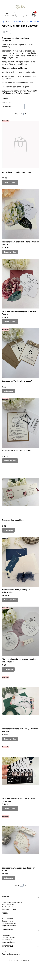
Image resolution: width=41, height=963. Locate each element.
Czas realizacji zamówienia (12, 902)
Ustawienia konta (8, 942)
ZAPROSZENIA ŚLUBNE (31, 22)
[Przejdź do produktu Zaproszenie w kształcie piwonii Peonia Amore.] (20, 283)
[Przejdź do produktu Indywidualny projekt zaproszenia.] (20, 144)
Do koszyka (8, 391)
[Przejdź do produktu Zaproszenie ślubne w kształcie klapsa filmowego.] (20, 770)
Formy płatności (8, 904)
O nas (4, 952)
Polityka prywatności (9, 923)
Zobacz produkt (10, 182)
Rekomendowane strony (11, 954)
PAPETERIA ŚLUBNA (14, 22)
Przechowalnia (7, 940)
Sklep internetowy (18, 960)
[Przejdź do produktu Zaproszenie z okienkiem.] (20, 492)
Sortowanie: (6, 102)
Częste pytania (7, 921)
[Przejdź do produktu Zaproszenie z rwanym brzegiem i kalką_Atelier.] (20, 561)
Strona (17, 114)
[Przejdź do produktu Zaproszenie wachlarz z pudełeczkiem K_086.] (20, 840)
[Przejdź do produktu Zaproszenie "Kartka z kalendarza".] (20, 353)
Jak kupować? (7, 919)
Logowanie (6, 935)
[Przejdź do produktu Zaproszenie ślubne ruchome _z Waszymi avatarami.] (20, 701)
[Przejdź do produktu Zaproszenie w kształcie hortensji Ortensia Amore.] (20, 214)
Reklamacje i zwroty (9, 909)
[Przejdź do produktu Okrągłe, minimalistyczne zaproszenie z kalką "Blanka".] (20, 631)
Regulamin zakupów (9, 926)
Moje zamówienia (8, 937)
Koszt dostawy (7, 907)
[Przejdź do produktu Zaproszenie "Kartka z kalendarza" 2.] (20, 422)
